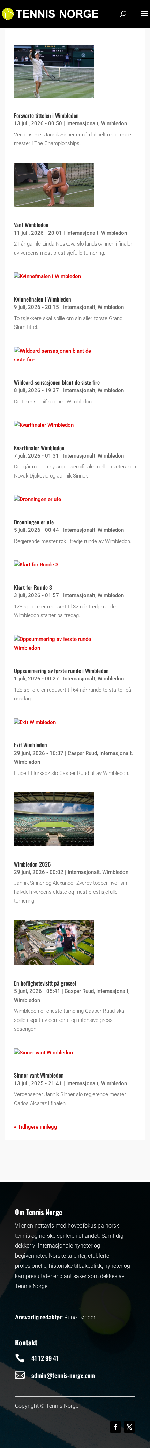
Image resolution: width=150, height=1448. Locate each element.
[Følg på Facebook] (115, 1427)
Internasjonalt (82, 123)
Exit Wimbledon (30, 745)
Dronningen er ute (34, 522)
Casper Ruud (82, 753)
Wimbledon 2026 (32, 864)
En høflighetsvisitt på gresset (45, 983)
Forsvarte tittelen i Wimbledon (46, 115)
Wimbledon (114, 123)
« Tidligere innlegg (35, 1127)
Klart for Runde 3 (33, 587)
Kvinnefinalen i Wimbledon (42, 299)
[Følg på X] (129, 1427)
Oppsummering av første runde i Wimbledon (61, 670)
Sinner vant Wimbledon (39, 1075)
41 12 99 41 (45, 1358)
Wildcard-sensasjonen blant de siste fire (57, 382)
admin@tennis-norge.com (63, 1375)
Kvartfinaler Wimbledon (39, 448)
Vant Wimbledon (31, 224)
